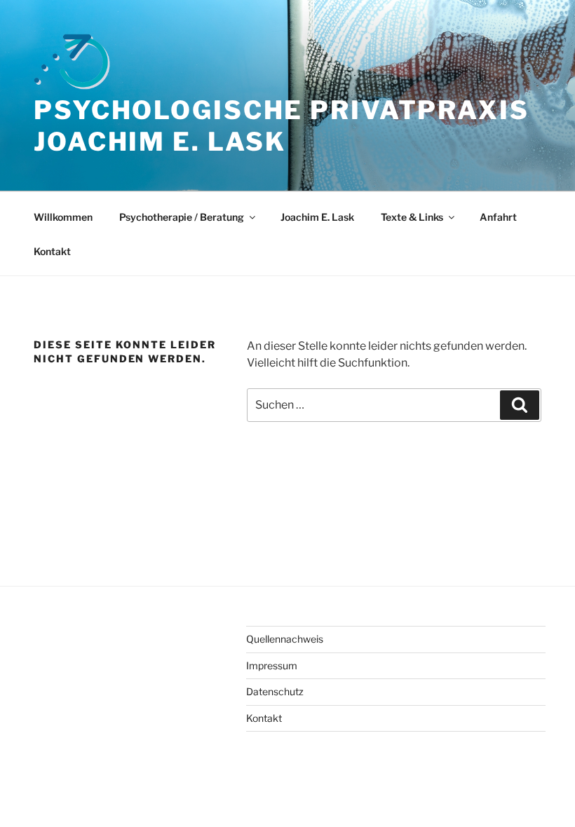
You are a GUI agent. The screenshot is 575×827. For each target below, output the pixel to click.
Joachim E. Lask (317, 217)
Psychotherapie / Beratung (181, 217)
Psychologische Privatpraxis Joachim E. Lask (281, 126)
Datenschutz (275, 691)
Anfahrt (498, 217)
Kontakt (52, 251)
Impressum (271, 665)
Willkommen (63, 217)
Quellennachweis (284, 639)
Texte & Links (412, 217)
